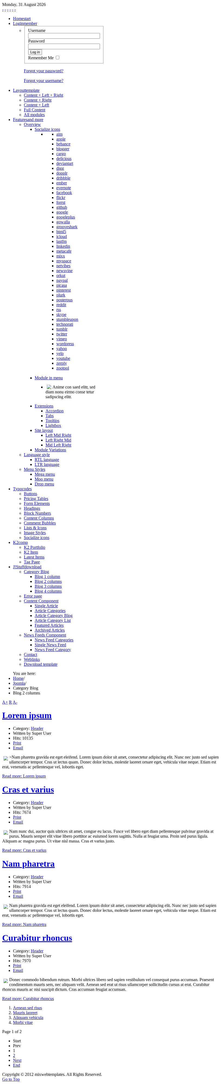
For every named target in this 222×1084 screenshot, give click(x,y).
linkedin (63, 246)
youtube (63, 358)
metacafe (63, 251)
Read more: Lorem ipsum (24, 776)
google (62, 212)
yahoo (61, 348)
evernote (63, 187)
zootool (62, 368)
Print (17, 743)
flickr (60, 197)
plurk (60, 295)
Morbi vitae (23, 1022)
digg (60, 168)
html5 (61, 231)
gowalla (63, 222)
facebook (64, 192)
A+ (5, 702)
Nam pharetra (28, 863)
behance (63, 144)
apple (61, 139)
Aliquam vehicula (28, 1017)
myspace (63, 261)
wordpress (65, 343)
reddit (61, 304)
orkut (60, 275)
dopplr (61, 173)
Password (36, 41)
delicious (63, 158)
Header (37, 728)
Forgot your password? (43, 70)
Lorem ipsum (27, 715)
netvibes (63, 265)
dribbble (63, 178)
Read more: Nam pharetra (24, 924)
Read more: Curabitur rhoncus (28, 998)
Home (18, 678)
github (61, 207)
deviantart (64, 163)
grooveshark (66, 226)
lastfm (61, 241)
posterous (64, 300)
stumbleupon (67, 319)
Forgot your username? (43, 80)
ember (61, 183)
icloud (61, 236)
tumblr (61, 329)
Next (17, 1060)
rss (58, 309)
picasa (61, 285)
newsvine (64, 270)
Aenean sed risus (27, 1007)
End (16, 1065)
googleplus (65, 217)
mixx (60, 256)
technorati (64, 324)
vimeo (61, 339)
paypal (62, 280)
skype (61, 314)
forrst (60, 202)
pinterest (63, 290)
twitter (61, 334)
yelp (60, 353)
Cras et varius (28, 789)
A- (15, 702)
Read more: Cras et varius (24, 850)
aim (59, 134)
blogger (62, 148)
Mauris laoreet (25, 1012)
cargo (61, 153)
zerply (61, 363)
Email (18, 748)
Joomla (19, 683)
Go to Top (11, 1079)
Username (36, 30)
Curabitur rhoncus (37, 938)
